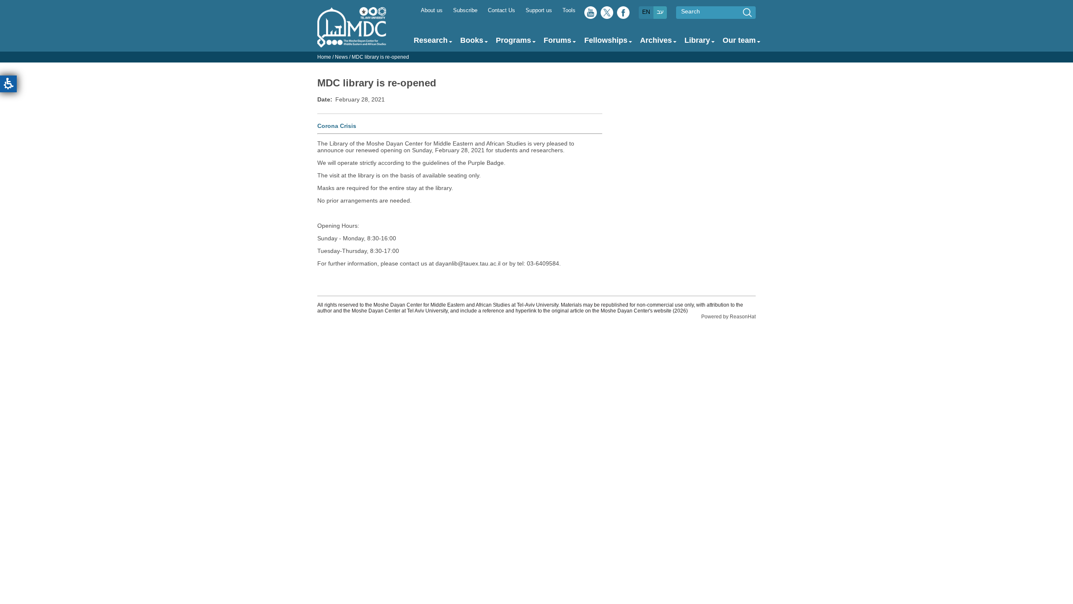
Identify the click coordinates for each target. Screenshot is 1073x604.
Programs (513, 40)
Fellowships (605, 40)
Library (697, 40)
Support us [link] (539, 10)
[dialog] (536, 57)
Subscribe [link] (465, 10)
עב (660, 11)
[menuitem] (432, 9)
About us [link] (432, 10)
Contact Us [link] (501, 10)
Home (324, 57)
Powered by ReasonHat (728, 317)
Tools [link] (568, 10)
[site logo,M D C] (351, 43)
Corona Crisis (336, 125)
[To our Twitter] (607, 14)
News (341, 57)
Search (690, 11)
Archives (656, 40)
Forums (557, 40)
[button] (8, 84)
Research (431, 40)
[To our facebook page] (623, 14)
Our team (739, 40)
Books (471, 40)
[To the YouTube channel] (590, 14)
